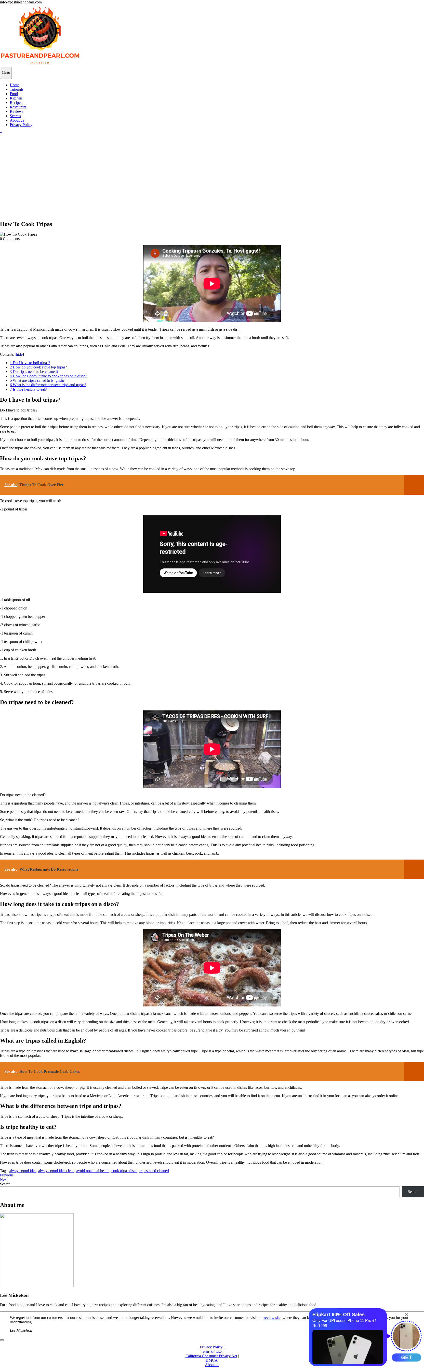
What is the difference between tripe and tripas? (48, 385)
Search (5, 1184)
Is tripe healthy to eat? (28, 389)
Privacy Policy (21, 125)
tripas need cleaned (154, 1171)
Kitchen (16, 98)
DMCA (212, 1360)
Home (14, 85)
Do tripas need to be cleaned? (34, 371)
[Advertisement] (212, 181)
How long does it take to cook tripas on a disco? (48, 376)
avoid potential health (92, 1171)
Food (14, 94)
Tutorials (16, 89)
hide (19, 354)
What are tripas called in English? (37, 380)
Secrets (15, 116)
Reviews (16, 111)
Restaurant (18, 107)
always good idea (22, 1171)
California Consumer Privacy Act (211, 1356)
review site (272, 1317)
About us (17, 120)
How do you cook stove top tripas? (38, 367)
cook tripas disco (124, 1171)
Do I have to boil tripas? (30, 363)
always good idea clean (56, 1171)
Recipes (16, 102)
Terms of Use (211, 1351)
